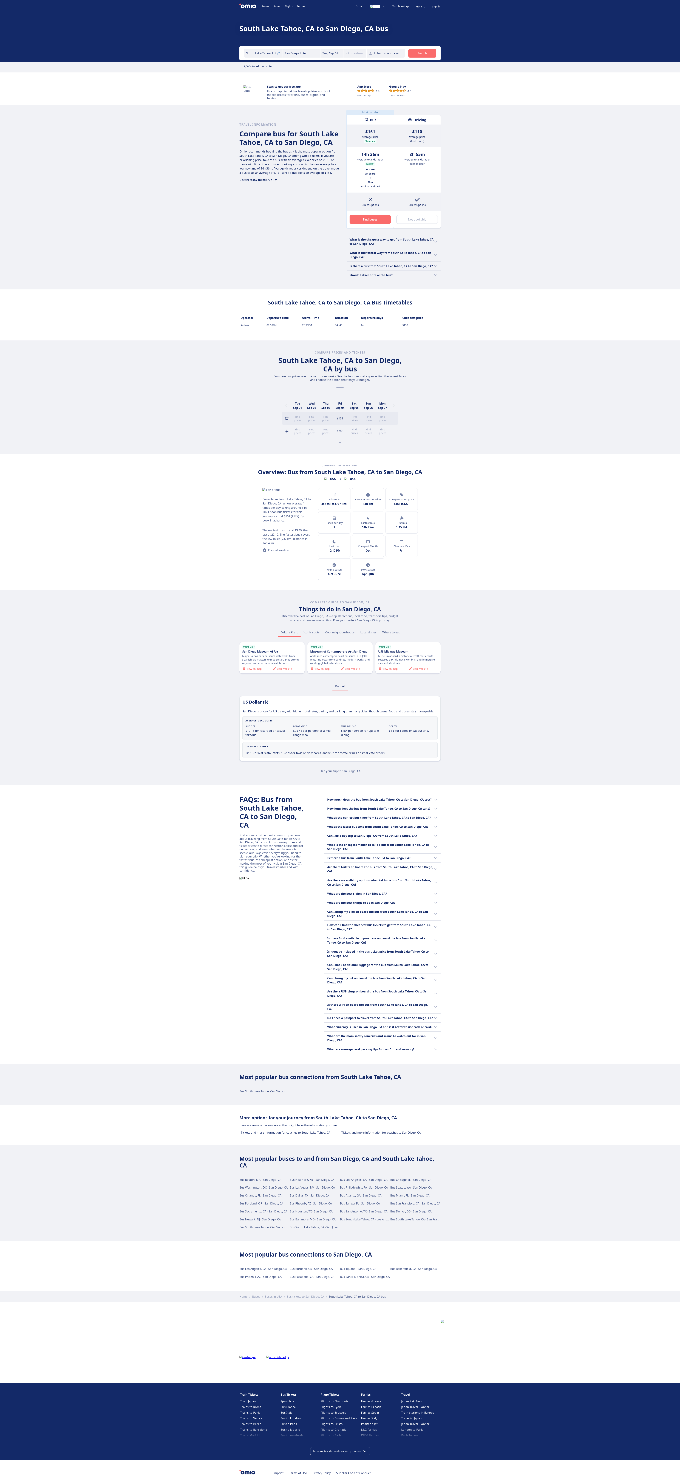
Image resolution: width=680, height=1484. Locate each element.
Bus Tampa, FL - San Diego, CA (360, 1203)
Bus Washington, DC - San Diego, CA (263, 1187)
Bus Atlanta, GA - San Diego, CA (360, 1195)
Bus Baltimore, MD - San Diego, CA (313, 1219)
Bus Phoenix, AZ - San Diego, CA (311, 1203)
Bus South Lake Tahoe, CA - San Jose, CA (316, 1227)
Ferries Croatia (371, 1407)
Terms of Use (298, 1473)
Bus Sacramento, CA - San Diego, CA (263, 1211)
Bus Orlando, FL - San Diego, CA (260, 1195)
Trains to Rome (250, 1407)
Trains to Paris (250, 1413)
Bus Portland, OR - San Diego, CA (261, 1203)
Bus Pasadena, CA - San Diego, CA (312, 1277)
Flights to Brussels (333, 1413)
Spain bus (287, 1401)
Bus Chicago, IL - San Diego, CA (410, 1180)
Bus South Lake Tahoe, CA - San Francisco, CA (420, 1219)
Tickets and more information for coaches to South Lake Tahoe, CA (285, 1133)
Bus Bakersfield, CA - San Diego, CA (413, 1269)
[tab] (289, 632)
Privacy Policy (322, 1473)
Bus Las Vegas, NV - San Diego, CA (312, 1187)
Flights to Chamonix (334, 1401)
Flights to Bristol (332, 1424)
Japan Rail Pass (411, 1401)
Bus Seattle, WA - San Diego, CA (411, 1187)
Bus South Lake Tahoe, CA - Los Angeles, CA (369, 1219)
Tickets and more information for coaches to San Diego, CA (381, 1133)
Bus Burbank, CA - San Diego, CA (311, 1269)
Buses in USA (273, 1297)
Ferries (301, 6)
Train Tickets (249, 1394)
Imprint (278, 1473)
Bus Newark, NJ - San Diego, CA (260, 1219)
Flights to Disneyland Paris (339, 1418)
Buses (276, 6)
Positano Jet (369, 1424)
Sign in (436, 6)
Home (243, 1297)
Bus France (288, 1407)
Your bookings (400, 6)
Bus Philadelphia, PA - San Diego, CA (364, 1187)
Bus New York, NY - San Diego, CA (312, 1180)
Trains (265, 6)
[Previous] (286, 405)
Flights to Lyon (331, 1407)
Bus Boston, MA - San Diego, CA (260, 1180)
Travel (405, 1394)
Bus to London (290, 1418)
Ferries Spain (370, 1413)
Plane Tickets (330, 1394)
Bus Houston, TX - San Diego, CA (311, 1211)
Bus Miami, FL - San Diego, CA (409, 1195)
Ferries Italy (369, 1418)
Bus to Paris (288, 1424)
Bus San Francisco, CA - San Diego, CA (415, 1203)
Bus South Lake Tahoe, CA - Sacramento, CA (268, 1091)
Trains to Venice (251, 1418)
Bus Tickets (288, 1394)
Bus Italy (286, 1413)
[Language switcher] (377, 6)
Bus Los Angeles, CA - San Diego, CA (363, 1180)
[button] (332, 53)
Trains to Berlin (250, 1424)
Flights (289, 6)
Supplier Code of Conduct (353, 1473)
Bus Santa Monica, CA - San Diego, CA (365, 1277)
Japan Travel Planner (415, 1407)
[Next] (394, 405)
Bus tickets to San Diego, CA (305, 1297)
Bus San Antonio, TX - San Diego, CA (363, 1211)
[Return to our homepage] (250, 6)
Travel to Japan (411, 1418)
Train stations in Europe (417, 1413)
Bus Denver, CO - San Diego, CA (411, 1211)
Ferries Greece (371, 1401)
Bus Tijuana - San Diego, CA (358, 1269)
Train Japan (248, 1401)
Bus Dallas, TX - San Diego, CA (309, 1195)
